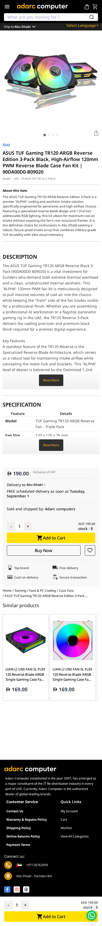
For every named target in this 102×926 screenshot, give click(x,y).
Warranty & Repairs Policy (26, 819)
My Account (69, 811)
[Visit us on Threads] (26, 889)
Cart (64, 819)
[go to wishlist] (86, 6)
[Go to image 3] (53, 135)
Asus (6, 144)
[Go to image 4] (57, 135)
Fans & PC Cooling (42, 591)
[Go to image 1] (45, 135)
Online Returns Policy (23, 836)
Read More (51, 380)
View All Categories (75, 836)
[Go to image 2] (49, 135)
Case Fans (66, 591)
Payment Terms (18, 844)
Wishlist (66, 828)
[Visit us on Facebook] (7, 889)
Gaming (20, 591)
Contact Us (14, 811)
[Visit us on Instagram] (17, 889)
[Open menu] (7, 6)
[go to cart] (95, 6)
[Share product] (96, 133)
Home (7, 590)
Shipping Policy (18, 828)
